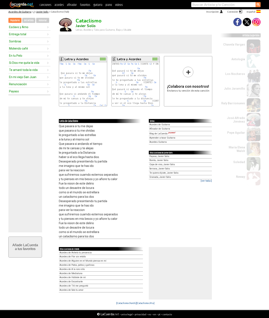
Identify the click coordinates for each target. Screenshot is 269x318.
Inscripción (212, 11)
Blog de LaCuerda (162, 133)
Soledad (239, 162)
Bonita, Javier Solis (158, 160)
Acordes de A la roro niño (72, 269)
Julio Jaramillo (234, 88)
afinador (72, 5)
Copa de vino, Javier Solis (162, 164)
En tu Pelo (15, 55)
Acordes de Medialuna (70, 273)
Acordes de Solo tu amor (71, 290)
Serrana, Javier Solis (159, 168)
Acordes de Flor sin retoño (72, 256)
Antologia (238, 59)
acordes (59, 5)
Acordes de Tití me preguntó (73, 285)
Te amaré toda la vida (23, 70)
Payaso (14, 91)
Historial (43, 20)
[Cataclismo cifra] (145, 303)
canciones (45, 5)
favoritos (85, 5)
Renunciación (18, 84)
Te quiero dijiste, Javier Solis (163, 172)
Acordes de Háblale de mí (72, 277)
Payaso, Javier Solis (159, 156)
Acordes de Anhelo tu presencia (75, 252)
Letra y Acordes (77, 59)
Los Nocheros (235, 74)
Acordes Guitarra (158, 142)
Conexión (232, 11)
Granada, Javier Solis (160, 177)
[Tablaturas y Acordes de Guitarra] (21, 6)
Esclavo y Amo (18, 27)
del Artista (29, 20)
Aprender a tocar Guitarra (162, 137)
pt (159, 314)
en (154, 314)
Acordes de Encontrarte (71, 281)
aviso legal (127, 314)
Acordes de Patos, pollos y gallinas (76, 265)
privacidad (140, 314)
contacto (167, 314)
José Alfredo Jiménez (236, 119)
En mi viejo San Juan (22, 77)
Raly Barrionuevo (233, 103)
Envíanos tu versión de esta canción (188, 79)
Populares (15, 20)
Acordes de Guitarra (19, 11)
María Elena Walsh (237, 149)
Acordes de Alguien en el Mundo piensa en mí (82, 260)
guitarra (97, 5)
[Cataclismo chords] (126, 303)
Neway (240, 176)
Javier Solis (42, 11)
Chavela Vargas (234, 44)
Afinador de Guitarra (159, 128)
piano (108, 5)
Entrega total (17, 34)
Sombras (15, 41)
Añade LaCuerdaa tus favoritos (25, 247)
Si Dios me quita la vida (24, 62)
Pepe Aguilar (236, 132)
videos (119, 5)
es (149, 314)
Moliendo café (18, 48)
